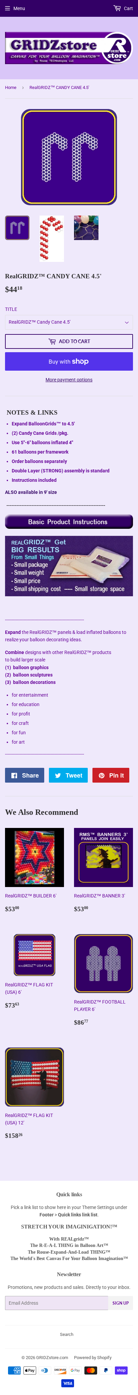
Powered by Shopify (93, 1357)
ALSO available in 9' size (31, 492)
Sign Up (121, 1303)
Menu (19, 8)
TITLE (11, 309)
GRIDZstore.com (52, 1357)
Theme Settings (98, 1207)
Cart (128, 8)
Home (10, 87)
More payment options (69, 379)
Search (66, 1334)
